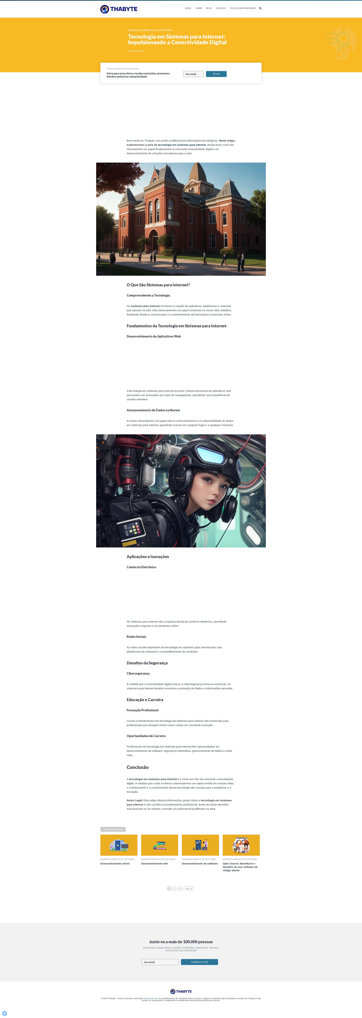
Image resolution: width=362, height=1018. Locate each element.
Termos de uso (150, 998)
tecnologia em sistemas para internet (182, 144)
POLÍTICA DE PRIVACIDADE (243, 8)
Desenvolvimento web (154, 863)
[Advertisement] (85, 114)
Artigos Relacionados (113, 829)
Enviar (216, 74)
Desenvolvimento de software (117, 859)
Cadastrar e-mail (199, 962)
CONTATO (221, 8)
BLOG (209, 8)
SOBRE (199, 8)
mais (187, 888)
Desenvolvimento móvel (115, 863)
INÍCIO (188, 8)
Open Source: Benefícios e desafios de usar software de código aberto (240, 867)
